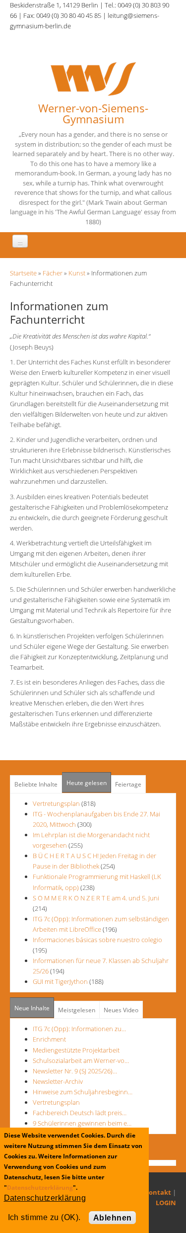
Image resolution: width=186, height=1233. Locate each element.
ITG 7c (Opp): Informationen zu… (79, 1028)
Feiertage (128, 784)
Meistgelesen (76, 1010)
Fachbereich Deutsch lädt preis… (79, 1112)
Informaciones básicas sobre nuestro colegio (97, 939)
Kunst (76, 272)
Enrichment (49, 1039)
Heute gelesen (86, 783)
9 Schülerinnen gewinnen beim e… (82, 1123)
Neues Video (121, 1010)
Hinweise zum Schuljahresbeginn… (82, 1091)
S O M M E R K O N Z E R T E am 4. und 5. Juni (96, 897)
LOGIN (166, 1202)
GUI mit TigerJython (60, 981)
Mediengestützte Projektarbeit (76, 1050)
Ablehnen (112, 1218)
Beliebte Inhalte (36, 784)
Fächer (52, 272)
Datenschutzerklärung (40, 1187)
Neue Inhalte (32, 1008)
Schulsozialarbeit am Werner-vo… (81, 1060)
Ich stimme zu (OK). (44, 1217)
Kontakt (157, 1192)
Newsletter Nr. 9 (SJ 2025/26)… (75, 1070)
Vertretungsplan (56, 803)
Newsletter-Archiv (58, 1081)
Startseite (23, 272)
